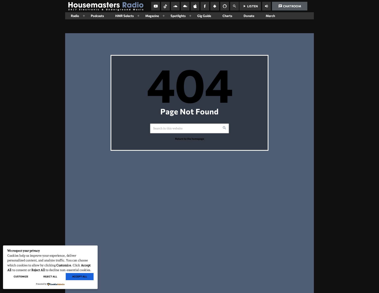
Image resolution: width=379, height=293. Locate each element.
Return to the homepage (189, 138)
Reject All (50, 276)
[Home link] (107, 6)
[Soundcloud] (175, 6)
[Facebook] (205, 6)
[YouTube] (155, 6)
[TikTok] (165, 6)
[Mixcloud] (185, 6)
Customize (21, 276)
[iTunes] (195, 6)
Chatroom (289, 6)
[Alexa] (224, 6)
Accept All (79, 276)
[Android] (214, 6)
